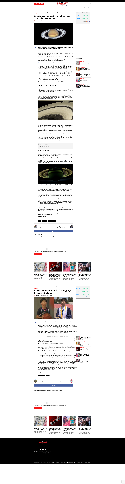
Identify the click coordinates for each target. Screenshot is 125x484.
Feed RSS (61, 462)
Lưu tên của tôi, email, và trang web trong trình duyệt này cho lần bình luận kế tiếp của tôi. (50, 251)
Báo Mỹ (53, 462)
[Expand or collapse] (72, 144)
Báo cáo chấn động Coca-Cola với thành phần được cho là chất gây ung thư (85, 75)
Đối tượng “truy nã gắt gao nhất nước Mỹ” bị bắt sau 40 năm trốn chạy (85, 69)
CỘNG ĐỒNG (39, 12)
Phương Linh (38, 20)
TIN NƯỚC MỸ (82, 67)
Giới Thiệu (57, 462)
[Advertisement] (83, 41)
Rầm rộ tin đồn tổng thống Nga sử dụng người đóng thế (85, 86)
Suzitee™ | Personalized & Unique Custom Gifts (72, 462)
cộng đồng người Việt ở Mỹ (42, 453)
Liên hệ (89, 462)
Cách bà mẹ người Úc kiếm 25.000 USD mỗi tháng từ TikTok (84, 80)
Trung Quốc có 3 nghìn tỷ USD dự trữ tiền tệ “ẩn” (85, 63)
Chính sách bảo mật (84, 462)
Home (35, 12)
